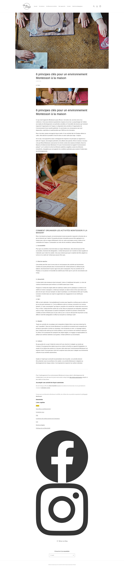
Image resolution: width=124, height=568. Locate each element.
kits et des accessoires (76, 377)
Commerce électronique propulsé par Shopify (67, 564)
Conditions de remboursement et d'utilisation (48, 418)
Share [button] (38, 85)
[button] (93, 6)
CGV (37, 422)
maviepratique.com (55, 564)
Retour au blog (63, 541)
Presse (37, 405)
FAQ (37, 415)
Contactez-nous (40, 412)
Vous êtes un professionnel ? (43, 409)
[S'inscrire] (73, 555)
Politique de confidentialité (43, 428)
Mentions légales (40, 425)
